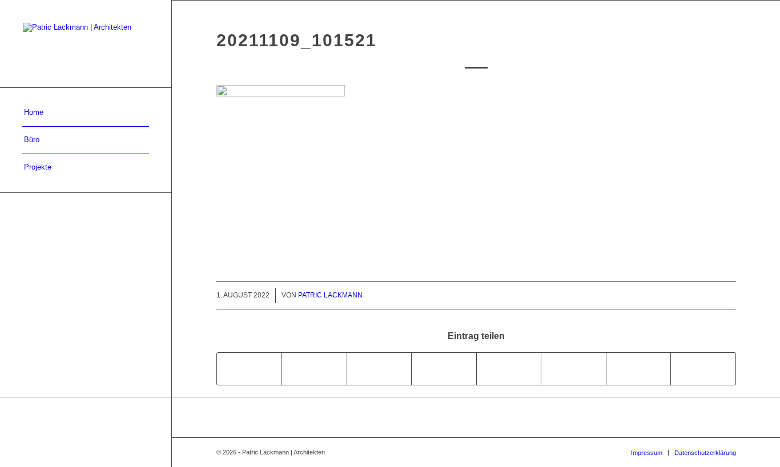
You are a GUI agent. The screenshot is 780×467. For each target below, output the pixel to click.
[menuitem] (85, 113)
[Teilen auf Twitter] (314, 368)
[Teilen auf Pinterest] (379, 368)
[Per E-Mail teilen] (703, 368)
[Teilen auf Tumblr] (509, 368)
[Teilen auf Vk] (573, 368)
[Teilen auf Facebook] (249, 368)
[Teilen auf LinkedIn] (444, 368)
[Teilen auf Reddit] (638, 368)
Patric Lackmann (330, 295)
